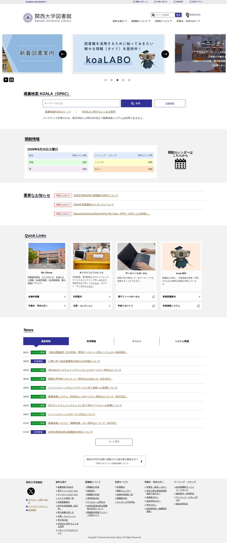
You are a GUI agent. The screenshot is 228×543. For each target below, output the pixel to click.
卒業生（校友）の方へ (156, 487)
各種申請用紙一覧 (125, 494)
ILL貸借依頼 (54, 280)
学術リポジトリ (125, 305)
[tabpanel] (114, 53)
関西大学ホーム (142, 1)
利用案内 (77, 296)
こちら (96, 283)
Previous (63, 54)
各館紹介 (91, 491)
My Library (46, 272)
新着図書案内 (169, 296)
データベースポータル (136, 273)
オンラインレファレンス (91, 272)
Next (165, 54)
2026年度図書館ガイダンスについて (94, 204)
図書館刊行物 (93, 494)
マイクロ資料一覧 (66, 498)
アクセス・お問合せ (96, 502)
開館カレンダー (124, 491)
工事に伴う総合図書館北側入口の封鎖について (74, 361)
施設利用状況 (182, 504)
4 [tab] (123, 80)
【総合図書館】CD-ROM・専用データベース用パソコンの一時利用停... (87, 352)
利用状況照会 (34, 277)
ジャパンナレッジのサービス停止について (71, 414)
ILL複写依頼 (41, 280)
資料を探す (118, 21)
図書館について (140, 21)
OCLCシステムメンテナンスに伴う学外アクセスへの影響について (85, 405)
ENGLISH (195, 14)
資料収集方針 (93, 498)
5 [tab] (129, 80)
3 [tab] (117, 80)
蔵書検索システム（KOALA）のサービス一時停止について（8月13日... (87, 396)
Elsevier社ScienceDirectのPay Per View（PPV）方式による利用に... (112, 213)
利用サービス (162, 21)
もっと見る (114, 441)
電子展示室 (63, 520)
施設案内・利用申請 (185, 494)
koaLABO (181, 273)
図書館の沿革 (93, 487)
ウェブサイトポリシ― (38, 506)
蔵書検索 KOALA (65, 487)
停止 (11, 79)
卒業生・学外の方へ (187, 21)
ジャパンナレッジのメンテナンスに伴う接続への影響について (83, 387)
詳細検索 (169, 103)
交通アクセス (197, 1)
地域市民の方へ (153, 501)
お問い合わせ (162, 1)
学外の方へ (151, 505)
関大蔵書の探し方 (66, 512)
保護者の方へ (152, 497)
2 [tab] (111, 80)
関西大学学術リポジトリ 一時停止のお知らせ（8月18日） (80, 379)
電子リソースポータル (129, 296)
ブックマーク (48, 277)
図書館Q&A (122, 498)
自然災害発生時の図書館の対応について (96, 195)
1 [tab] (105, 80)
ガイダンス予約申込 (126, 502)
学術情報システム (171, 305)
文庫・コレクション (83, 305)
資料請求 (179, 1)
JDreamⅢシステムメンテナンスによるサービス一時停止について (84, 370)
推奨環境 (32, 510)
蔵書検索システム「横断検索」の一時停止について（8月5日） (83, 423)
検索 (138, 103)
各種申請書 (33, 296)
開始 (6, 79)
